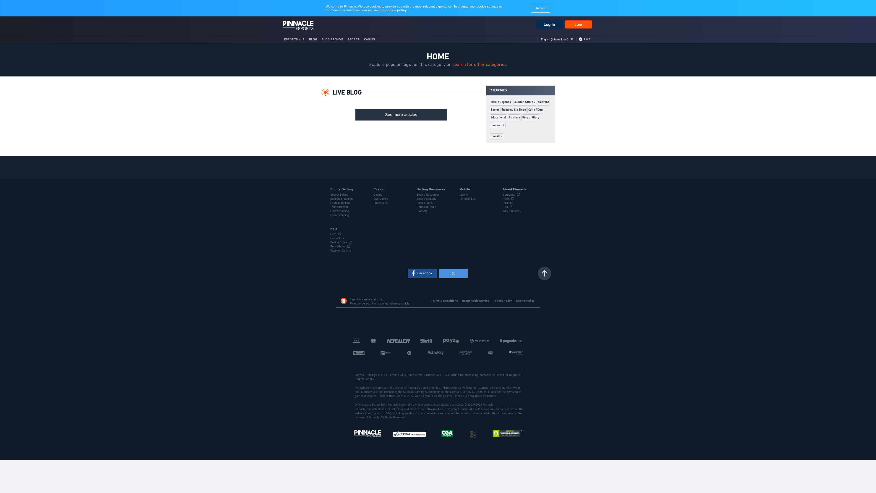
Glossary (422, 211)
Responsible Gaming (476, 300)
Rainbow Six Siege (514, 109)
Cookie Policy (525, 300)
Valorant (543, 102)
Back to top (544, 273)
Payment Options (341, 250)
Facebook (424, 273)
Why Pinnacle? (512, 211)
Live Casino (380, 198)
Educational (498, 117)
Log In (549, 24)
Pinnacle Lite (467, 198)
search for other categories (479, 64)
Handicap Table (426, 207)
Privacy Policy (502, 300)
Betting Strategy (426, 198)
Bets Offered (338, 246)
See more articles (401, 114)
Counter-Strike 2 (524, 102)
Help (587, 39)
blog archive (332, 39)
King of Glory (530, 117)
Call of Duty (535, 109)
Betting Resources (428, 194)
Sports (495, 109)
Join (578, 24)
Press (506, 198)
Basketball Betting (341, 198)
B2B (505, 207)
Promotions (380, 203)
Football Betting (340, 203)
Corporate (509, 194)
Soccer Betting (339, 194)
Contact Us (337, 238)
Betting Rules (338, 242)
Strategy (514, 117)
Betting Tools (425, 203)
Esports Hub (294, 39)
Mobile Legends (501, 102)
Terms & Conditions (445, 300)
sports (354, 39)
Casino (369, 39)
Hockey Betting (339, 211)
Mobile (463, 194)
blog (313, 39)
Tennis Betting (339, 207)
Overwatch (498, 125)
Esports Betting (339, 215)
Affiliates (508, 203)
